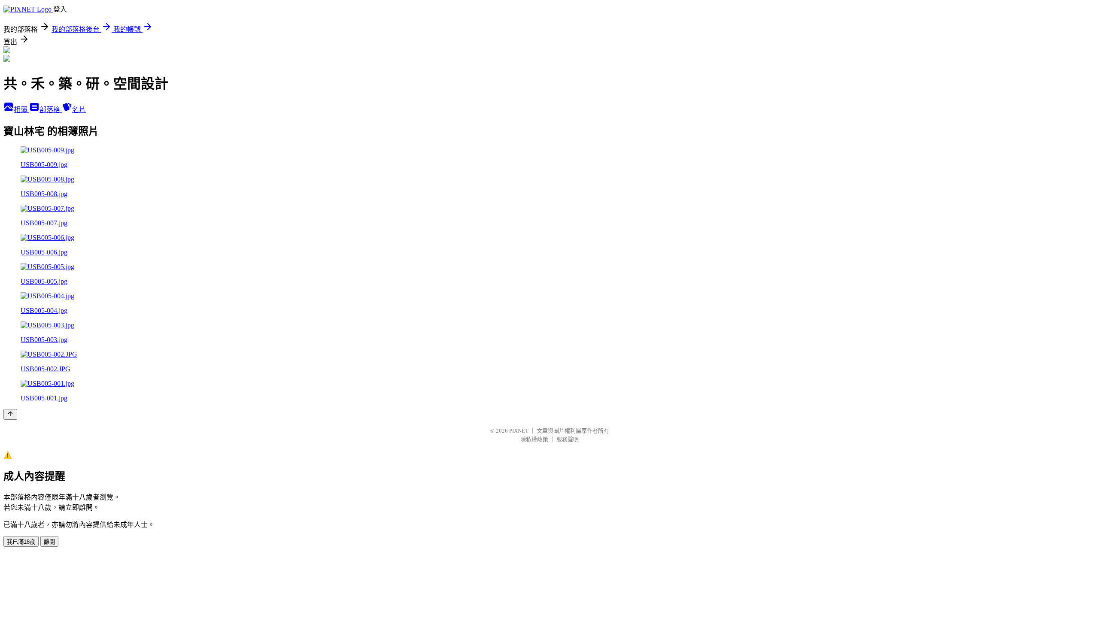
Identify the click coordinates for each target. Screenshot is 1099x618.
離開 (49, 542)
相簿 (21, 109)
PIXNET (518, 430)
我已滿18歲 (21, 542)
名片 (79, 109)
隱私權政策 (534, 439)
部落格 (50, 109)
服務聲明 (567, 439)
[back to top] (10, 414)
